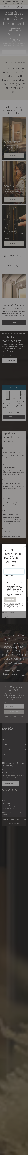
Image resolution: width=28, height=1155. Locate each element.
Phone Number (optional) (11, 575)
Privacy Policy (17, 608)
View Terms (11, 608)
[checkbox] (5, 589)
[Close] (24, 546)
